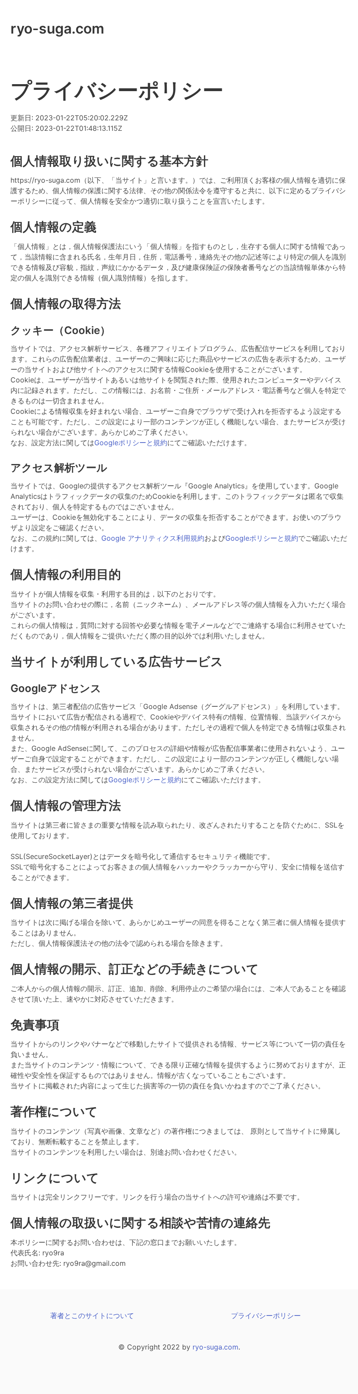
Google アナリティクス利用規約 (152, 538)
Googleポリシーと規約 (130, 442)
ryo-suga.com (57, 28)
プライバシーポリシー (266, 1315)
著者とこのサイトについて (92, 1315)
